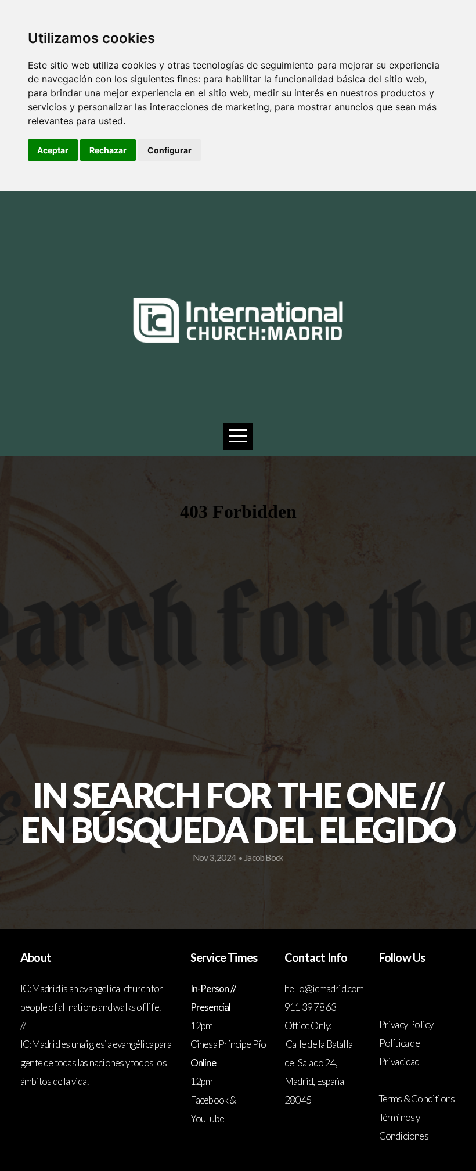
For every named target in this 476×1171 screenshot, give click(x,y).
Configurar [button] (169, 150)
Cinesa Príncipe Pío (228, 1044)
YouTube (207, 1118)
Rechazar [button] (108, 150)
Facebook (209, 1100)
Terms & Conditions (417, 1099)
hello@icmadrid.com (324, 988)
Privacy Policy (406, 1024)
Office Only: (307, 1025)
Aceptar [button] (52, 150)
